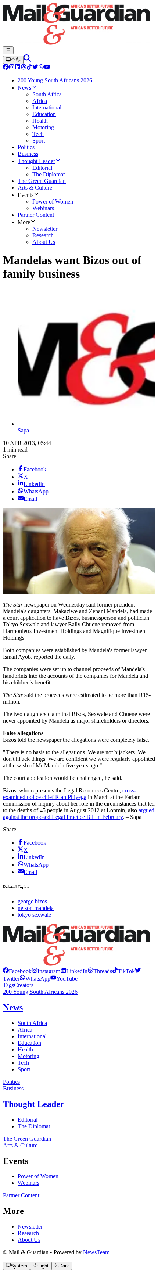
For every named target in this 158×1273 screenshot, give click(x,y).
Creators (23, 985)
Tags (8, 985)
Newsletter (30, 1226)
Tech (23, 1063)
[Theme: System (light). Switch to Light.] (13, 60)
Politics (11, 1082)
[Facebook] (6, 68)
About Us (29, 1240)
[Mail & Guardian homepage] (79, 24)
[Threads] (23, 68)
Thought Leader (33, 1104)
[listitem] (17, 971)
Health (25, 1049)
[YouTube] (47, 68)
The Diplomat (34, 1126)
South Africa (32, 1023)
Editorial (27, 1119)
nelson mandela (36, 908)
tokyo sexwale (34, 914)
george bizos (32, 901)
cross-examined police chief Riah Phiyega (69, 793)
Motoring (28, 1056)
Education (29, 1043)
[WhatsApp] (41, 68)
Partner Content (21, 1195)
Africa (25, 1029)
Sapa (23, 430)
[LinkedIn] (18, 68)
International (32, 1036)
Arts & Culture (20, 1145)
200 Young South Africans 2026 (40, 992)
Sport (24, 1069)
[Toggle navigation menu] (8, 50)
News (13, 1007)
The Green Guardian (27, 1139)
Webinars (28, 1183)
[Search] (27, 60)
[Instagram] (12, 68)
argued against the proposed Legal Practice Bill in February (78, 813)
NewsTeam (96, 1252)
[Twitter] (35, 68)
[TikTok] (29, 68)
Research (28, 1233)
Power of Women (38, 1176)
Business (13, 1088)
